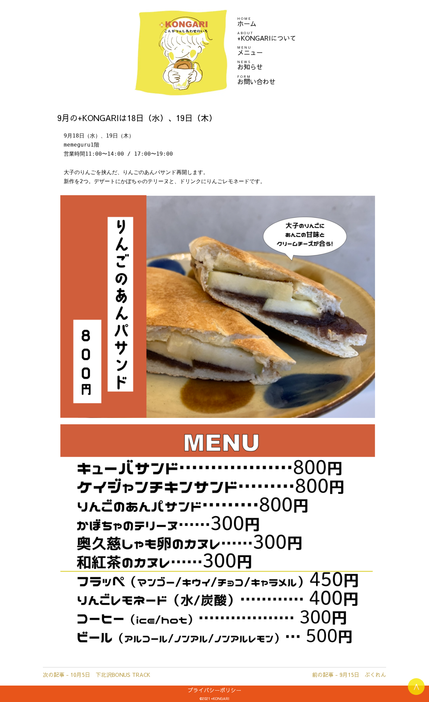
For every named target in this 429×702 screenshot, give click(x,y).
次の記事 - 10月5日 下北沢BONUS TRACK (96, 674)
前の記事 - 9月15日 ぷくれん (349, 674)
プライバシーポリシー (214, 690)
